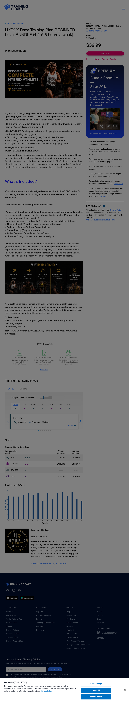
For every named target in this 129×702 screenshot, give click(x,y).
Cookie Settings (96, 684)
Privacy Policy (46, 691)
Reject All (96, 690)
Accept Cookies (96, 697)
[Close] (125, 690)
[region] (64, 690)
